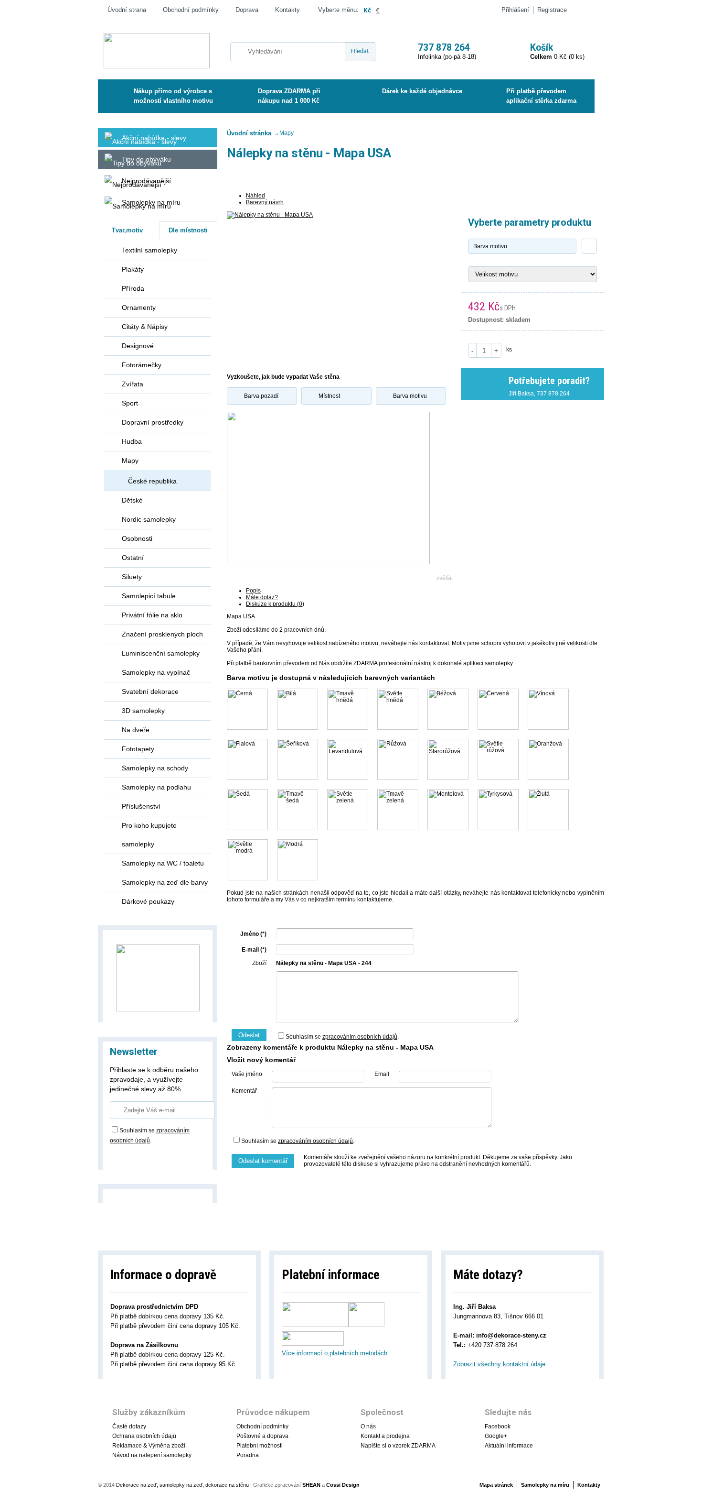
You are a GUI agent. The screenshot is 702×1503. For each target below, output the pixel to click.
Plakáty (133, 269)
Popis (253, 590)
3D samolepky (143, 710)
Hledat (360, 51)
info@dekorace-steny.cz (511, 1335)
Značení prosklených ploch (162, 634)
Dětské (132, 500)
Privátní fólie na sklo (152, 615)
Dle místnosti (188, 230)
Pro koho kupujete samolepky (149, 835)
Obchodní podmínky (191, 9)
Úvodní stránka (249, 133)
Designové (138, 346)
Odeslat (249, 1035)
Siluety (132, 577)
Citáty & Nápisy (145, 326)
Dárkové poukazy (148, 901)
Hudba (132, 441)
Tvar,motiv (127, 230)
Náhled (255, 195)
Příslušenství (141, 806)
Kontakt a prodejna (385, 1436)
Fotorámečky (141, 365)
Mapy (130, 460)
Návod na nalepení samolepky (151, 1455)
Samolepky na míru (151, 202)
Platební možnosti (259, 1445)
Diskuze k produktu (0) (275, 604)
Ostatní (133, 557)
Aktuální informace (509, 1445)
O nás (368, 1426)
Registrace (552, 9)
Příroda (133, 288)
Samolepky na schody (155, 768)
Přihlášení (515, 9)
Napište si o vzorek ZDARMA (398, 1445)
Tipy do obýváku (146, 159)
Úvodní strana (126, 9)
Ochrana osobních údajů (144, 1436)
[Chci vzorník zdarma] (157, 977)
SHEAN (311, 1485)
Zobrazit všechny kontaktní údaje (499, 1364)
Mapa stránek (496, 1485)
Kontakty (287, 9)
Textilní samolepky (149, 250)
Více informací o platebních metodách (334, 1353)
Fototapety (138, 749)
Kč (367, 10)
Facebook (498, 1426)
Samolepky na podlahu (156, 787)
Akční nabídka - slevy (154, 138)
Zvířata (132, 384)
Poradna (247, 1455)
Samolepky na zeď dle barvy (165, 882)
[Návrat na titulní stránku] (157, 51)
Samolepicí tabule (149, 596)
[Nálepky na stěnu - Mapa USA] (328, 287)
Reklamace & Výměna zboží (148, 1445)
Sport (130, 403)
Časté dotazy (129, 1426)
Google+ (496, 1436)
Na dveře (135, 730)
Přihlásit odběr (140, 1156)
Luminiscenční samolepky (161, 653)
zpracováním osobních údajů (359, 1036)
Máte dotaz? (262, 597)
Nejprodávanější (146, 181)
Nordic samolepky (149, 519)
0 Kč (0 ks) (557, 51)
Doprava (246, 9)
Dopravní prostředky (152, 422)
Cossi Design (343, 1485)
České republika (152, 481)
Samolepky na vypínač (156, 672)
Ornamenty (139, 307)
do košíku (557, 348)
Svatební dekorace (150, 691)
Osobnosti (137, 538)
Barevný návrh (265, 202)
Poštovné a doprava (262, 1436)
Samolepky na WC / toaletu (163, 863)
